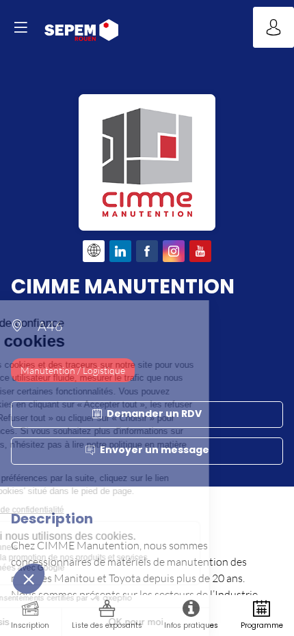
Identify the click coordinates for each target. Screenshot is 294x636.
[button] (20, 27)
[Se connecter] (273, 27)
